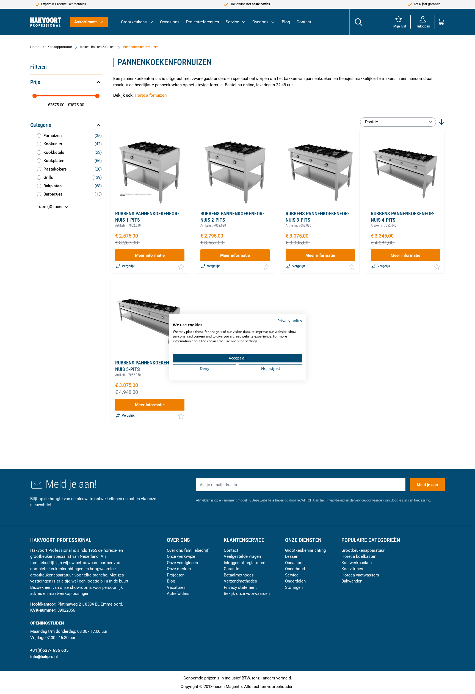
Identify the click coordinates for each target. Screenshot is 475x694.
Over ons (260, 21)
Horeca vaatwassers (360, 575)
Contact (304, 21)
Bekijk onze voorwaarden (247, 593)
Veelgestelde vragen (242, 556)
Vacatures (176, 587)
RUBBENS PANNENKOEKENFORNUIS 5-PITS (147, 366)
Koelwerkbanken (356, 562)
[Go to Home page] (45, 21)
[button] (66, 82)
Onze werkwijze (181, 556)
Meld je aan (427, 484)
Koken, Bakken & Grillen (97, 47)
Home (34, 47)
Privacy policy (289, 320)
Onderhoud (295, 568)
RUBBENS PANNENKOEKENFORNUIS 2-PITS (232, 217)
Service (232, 21)
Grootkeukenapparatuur (363, 550)
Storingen (294, 587)
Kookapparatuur (60, 47)
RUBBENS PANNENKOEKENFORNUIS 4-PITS (403, 217)
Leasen (291, 556)
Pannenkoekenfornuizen (141, 47)
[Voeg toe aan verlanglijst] (181, 266)
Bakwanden (351, 581)
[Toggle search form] (358, 22)
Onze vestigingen (182, 562)
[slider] (34, 96)
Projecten (175, 575)
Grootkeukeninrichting (305, 550)
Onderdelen (295, 581)
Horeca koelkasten (358, 556)
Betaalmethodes (239, 575)
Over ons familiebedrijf (187, 550)
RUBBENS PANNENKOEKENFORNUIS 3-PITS (317, 217)
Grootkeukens (134, 21)
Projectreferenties (202, 21)
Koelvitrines (352, 568)
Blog (286, 21)
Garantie (231, 568)
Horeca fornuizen (151, 95)
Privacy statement (240, 587)
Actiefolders (178, 593)
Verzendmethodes (240, 581)
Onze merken (179, 568)
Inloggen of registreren (244, 562)
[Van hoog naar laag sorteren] (441, 122)
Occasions (169, 21)
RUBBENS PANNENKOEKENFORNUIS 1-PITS (147, 217)
